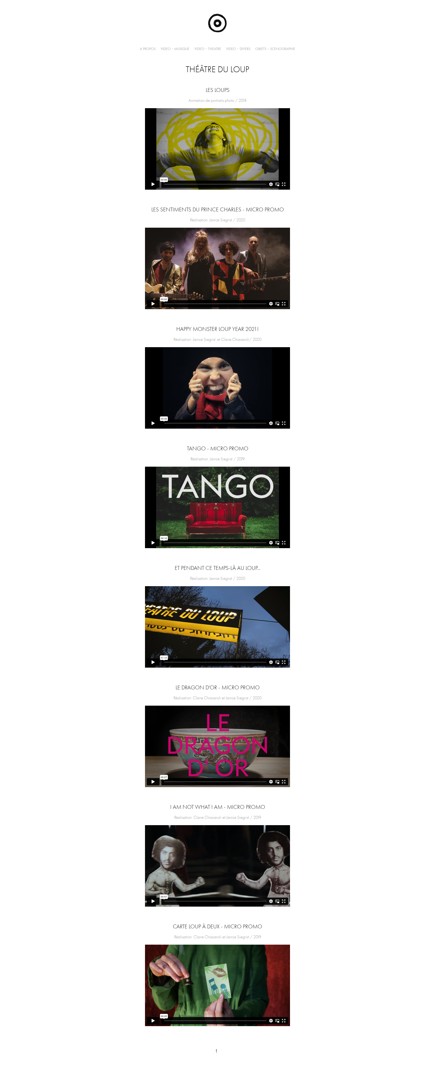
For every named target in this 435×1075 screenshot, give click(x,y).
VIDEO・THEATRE (207, 49)
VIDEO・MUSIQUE (175, 49)
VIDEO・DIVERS (238, 49)
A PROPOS (148, 49)
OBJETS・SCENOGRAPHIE (275, 49)
